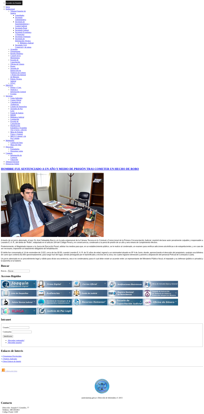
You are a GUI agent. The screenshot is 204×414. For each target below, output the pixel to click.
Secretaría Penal (21, 28)
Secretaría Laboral (22, 30)
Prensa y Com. (15, 87)
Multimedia (10, 140)
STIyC (12, 83)
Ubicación (14, 160)
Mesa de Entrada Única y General (16, 133)
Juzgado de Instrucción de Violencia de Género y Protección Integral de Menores (18, 72)
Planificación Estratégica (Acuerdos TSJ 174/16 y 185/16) (18, 128)
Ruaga (12, 66)
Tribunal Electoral (12, 162)
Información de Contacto (16, 156)
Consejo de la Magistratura (15, 57)
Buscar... (4, 271)
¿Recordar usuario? (15, 343)
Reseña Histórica (16, 54)
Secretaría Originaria (22, 37)
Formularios (14, 149)
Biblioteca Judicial (27, 43)
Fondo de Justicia (16, 113)
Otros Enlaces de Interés (11, 361)
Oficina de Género (17, 64)
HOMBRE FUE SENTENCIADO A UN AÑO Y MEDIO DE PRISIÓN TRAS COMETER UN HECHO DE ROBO (70, 168)
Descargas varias (16, 151)
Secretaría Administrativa (20, 18)
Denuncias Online (12, 164)
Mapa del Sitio (15, 145)
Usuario (6, 327)
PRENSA (9, 85)
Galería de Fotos (16, 143)
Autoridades (19, 15)
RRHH (13, 115)
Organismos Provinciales (11, 356)
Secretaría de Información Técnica (23, 40)
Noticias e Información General (18, 91)
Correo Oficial (15, 100)
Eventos (13, 94)
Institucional (10, 9)
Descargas (9, 147)
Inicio (8, 7)
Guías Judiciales (16, 98)
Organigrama (15, 51)
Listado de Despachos (18, 107)
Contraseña (7, 332)
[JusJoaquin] (18, 288)
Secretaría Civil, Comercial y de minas (23, 46)
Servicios (9, 96)
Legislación (14, 119)
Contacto (9, 153)
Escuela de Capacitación (15, 61)
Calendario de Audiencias (15, 103)
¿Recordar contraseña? (16, 340)
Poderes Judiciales (9, 359)
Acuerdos (14, 49)
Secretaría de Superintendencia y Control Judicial (22, 24)
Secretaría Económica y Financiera (23, 33)
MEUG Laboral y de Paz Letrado (18, 137)
